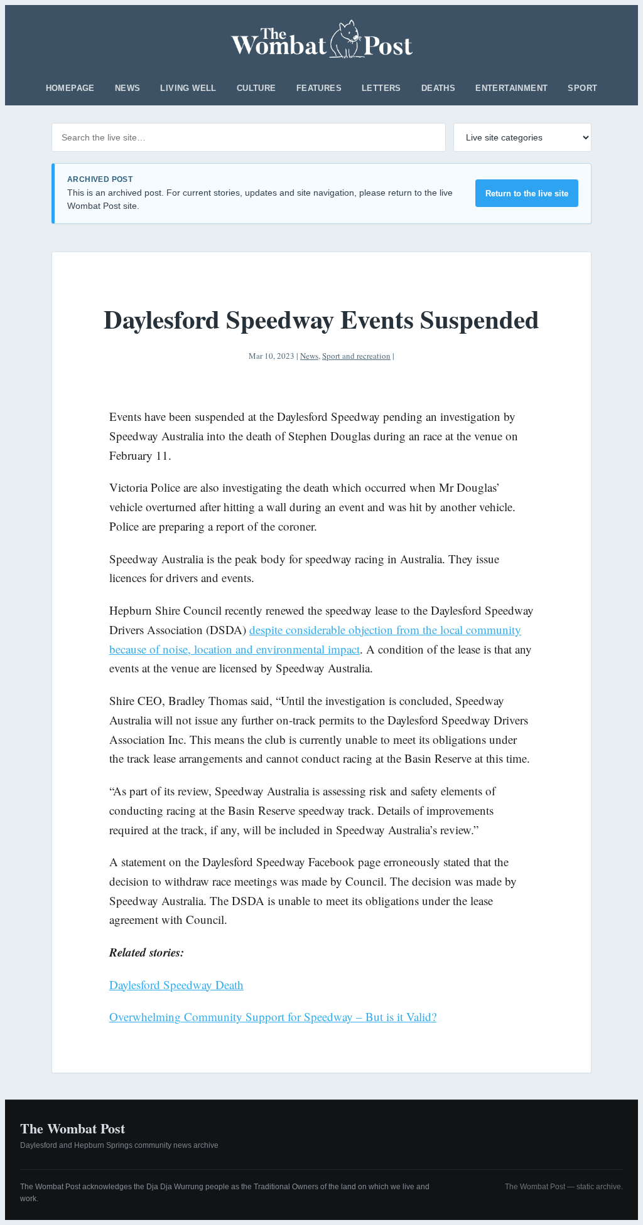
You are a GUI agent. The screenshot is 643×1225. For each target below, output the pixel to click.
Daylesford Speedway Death (176, 984)
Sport (582, 88)
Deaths (438, 88)
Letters (381, 88)
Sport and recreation (356, 355)
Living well (188, 88)
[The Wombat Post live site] (321, 39)
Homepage (70, 88)
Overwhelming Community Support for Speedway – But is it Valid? (272, 1016)
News (128, 88)
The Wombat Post (72, 1128)
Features (319, 88)
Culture (256, 88)
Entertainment (511, 88)
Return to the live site (526, 193)
